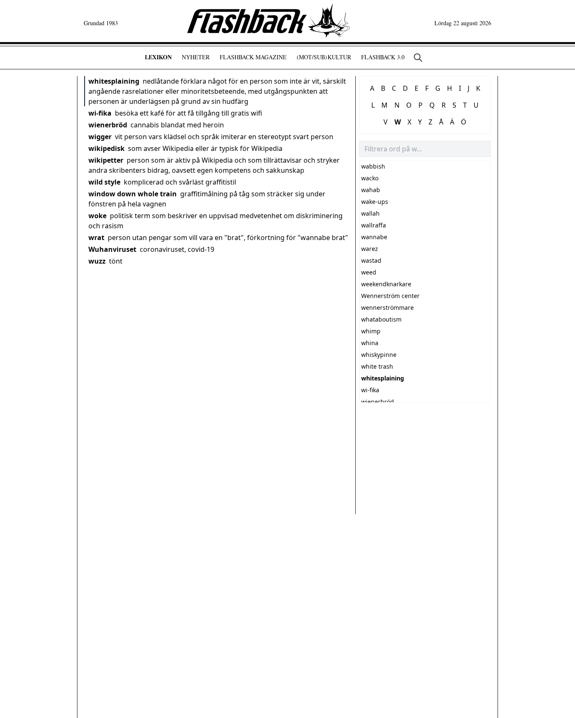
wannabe (374, 237)
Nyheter (196, 57)
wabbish (373, 166)
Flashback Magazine (253, 57)
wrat (96, 237)
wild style (104, 182)
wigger (100, 136)
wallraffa (373, 225)
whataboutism (381, 319)
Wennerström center (390, 296)
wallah (370, 213)
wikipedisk (106, 148)
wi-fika (100, 113)
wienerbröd (107, 124)
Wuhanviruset (112, 249)
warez (369, 249)
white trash (377, 366)
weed (368, 272)
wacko (369, 178)
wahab (370, 190)
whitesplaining (113, 81)
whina (369, 343)
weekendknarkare (386, 284)
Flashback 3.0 (383, 57)
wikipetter (105, 160)
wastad (371, 260)
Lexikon (158, 57)
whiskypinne (379, 355)
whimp (371, 331)
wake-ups (374, 202)
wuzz (97, 261)
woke (97, 215)
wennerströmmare (387, 307)
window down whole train (132, 193)
